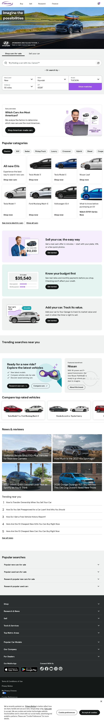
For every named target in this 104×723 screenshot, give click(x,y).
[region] (52, 710)
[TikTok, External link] (42, 669)
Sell (30, 4)
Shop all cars (32, 223)
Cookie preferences (67, 712)
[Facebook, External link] (46, 669)
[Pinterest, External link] (60, 669)
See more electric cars (12, 223)
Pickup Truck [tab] (40, 151)
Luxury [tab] (54, 151)
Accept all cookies (89, 712)
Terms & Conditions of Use (12, 681)
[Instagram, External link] (56, 669)
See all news (7, 538)
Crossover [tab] (67, 151)
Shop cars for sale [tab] (13, 53)
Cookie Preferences (10, 697)
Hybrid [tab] (79, 151)
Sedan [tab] (27, 151)
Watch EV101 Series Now (90, 213)
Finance (55, 4)
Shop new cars (10, 179)
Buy (21, 4)
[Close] (101, 701)
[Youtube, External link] (51, 669)
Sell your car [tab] (34, 53)
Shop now (33, 179)
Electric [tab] (7, 151)
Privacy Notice (7, 686)
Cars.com (48, 709)
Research (42, 4)
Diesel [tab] (89, 151)
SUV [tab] (17, 151)
